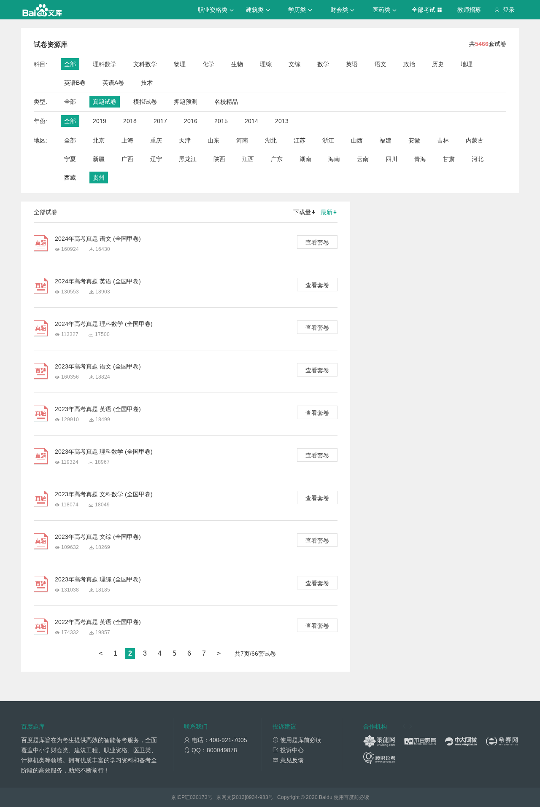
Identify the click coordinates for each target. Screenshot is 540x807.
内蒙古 (474, 140)
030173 (199, 797)
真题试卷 (104, 101)
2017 (160, 121)
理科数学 (104, 64)
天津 (185, 140)
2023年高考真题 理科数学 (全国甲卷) (104, 451)
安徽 (414, 140)
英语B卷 (75, 82)
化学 (208, 64)
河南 (242, 140)
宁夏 (70, 159)
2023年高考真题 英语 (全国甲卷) (98, 409)
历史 (438, 64)
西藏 (70, 177)
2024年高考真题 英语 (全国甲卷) (98, 281)
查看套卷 (317, 242)
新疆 (99, 159)
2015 (221, 121)
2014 (251, 121)
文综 (294, 64)
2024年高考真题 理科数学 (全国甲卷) (104, 323)
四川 (391, 159)
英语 (352, 64)
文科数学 (145, 64)
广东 (277, 159)
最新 (326, 212)
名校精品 (226, 101)
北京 (99, 140)
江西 (248, 159)
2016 (190, 121)
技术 (147, 82)
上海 (127, 140)
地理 (466, 64)
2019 (99, 121)
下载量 (302, 212)
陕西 (219, 159)
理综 (266, 64)
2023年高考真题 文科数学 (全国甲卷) (104, 494)
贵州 (99, 177)
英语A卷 (113, 82)
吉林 (443, 140)
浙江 (328, 140)
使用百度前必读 (351, 797)
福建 (386, 140)
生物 (237, 64)
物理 (180, 64)
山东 (213, 140)
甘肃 (449, 159)
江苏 (299, 140)
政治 (409, 64)
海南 (334, 159)
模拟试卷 (145, 101)
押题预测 (185, 101)
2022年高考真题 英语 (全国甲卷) (98, 622)
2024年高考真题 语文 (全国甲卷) (98, 238)
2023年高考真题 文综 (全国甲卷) (98, 536)
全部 (70, 64)
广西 (127, 159)
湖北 (271, 140)
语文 (380, 64)
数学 (323, 64)
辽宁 (156, 159)
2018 (130, 121)
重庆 (156, 140)
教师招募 (469, 9)
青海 (420, 159)
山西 (357, 140)
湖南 (305, 159)
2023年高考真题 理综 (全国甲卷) (98, 579)
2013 (282, 121)
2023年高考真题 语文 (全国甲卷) (98, 366)
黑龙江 (188, 159)
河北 (477, 159)
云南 (363, 159)
